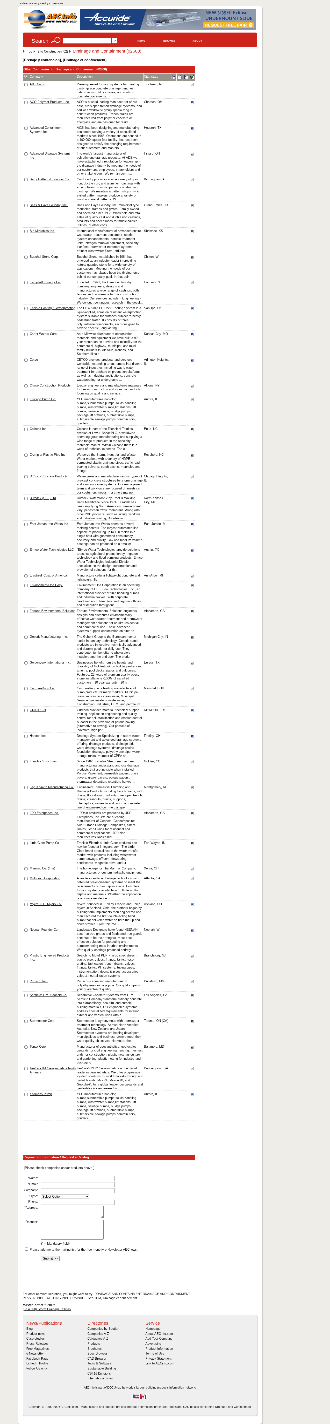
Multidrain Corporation (45, 878)
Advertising (153, 1343)
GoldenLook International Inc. (50, 662)
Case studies (35, 1338)
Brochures (94, 1348)
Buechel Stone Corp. (44, 256)
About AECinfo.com (159, 1334)
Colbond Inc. (38, 429)
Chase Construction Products (50, 385)
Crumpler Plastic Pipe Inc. (48, 454)
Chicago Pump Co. (43, 399)
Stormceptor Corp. (42, 1021)
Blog (29, 1328)
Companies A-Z (98, 1334)
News (141, 40)
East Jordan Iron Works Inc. (49, 524)
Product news (35, 1334)
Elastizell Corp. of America (48, 575)
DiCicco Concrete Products (49, 476)
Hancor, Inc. (38, 736)
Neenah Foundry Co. (44, 929)
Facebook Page (37, 1358)
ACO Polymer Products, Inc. (50, 102)
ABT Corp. (37, 84)
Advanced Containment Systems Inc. (46, 130)
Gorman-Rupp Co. (42, 688)
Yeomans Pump (41, 1094)
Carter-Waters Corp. (43, 334)
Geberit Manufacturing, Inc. (49, 636)
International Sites (100, 1378)
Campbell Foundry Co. (45, 282)
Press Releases (37, 1343)
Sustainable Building (101, 1368)
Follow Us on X (37, 1368)
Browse (169, 40)
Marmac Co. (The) (42, 868)
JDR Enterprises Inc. (44, 813)
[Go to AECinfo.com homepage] (50, 28)
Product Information (159, 1348)
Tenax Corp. (38, 1046)
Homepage (152, 1328)
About (197, 40)
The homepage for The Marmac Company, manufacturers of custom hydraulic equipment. (109, 870)
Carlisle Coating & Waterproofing (52, 308)
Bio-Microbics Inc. (42, 231)
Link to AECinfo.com (159, 1363)
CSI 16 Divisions (99, 1373)
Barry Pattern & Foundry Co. (50, 179)
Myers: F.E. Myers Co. (46, 904)
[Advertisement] (111, 1139)
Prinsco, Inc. (39, 981)
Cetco (34, 359)
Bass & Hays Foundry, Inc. (49, 205)
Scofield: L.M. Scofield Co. (48, 995)
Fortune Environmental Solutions (52, 611)
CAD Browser (96, 1358)
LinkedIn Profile (37, 1363)
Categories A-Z (97, 1338)
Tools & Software (99, 1363)
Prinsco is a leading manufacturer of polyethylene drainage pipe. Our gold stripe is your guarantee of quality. (108, 985)
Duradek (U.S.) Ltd (43, 498)
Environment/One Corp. (46, 585)
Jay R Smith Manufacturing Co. (52, 787)
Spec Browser (97, 1353)
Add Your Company (158, 1338)
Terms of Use (154, 1353)
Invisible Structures (43, 761)
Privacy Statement (158, 1358)
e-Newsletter (35, 1353)
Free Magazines (37, 1348)
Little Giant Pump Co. (45, 843)
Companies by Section (103, 1328)
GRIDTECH (38, 710)
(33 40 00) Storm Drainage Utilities (47, 1309)
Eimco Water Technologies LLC (52, 549)
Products (93, 1343)
